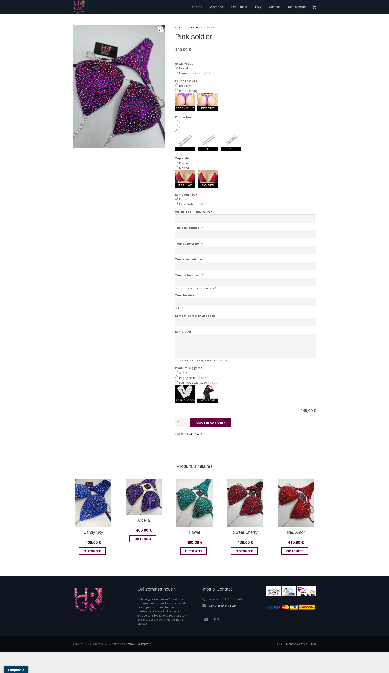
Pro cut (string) (188, 91)
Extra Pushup (192, 204)
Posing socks (192, 378)
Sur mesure (192, 27)
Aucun (182, 373)
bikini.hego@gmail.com (222, 605)
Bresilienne (185, 86)
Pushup (183, 199)
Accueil (179, 27)
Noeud (183, 68)
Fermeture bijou (194, 73)
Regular (183, 163)
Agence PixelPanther (138, 644)
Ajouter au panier (210, 422)
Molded (183, 168)
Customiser (92, 551)
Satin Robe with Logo (198, 382)
